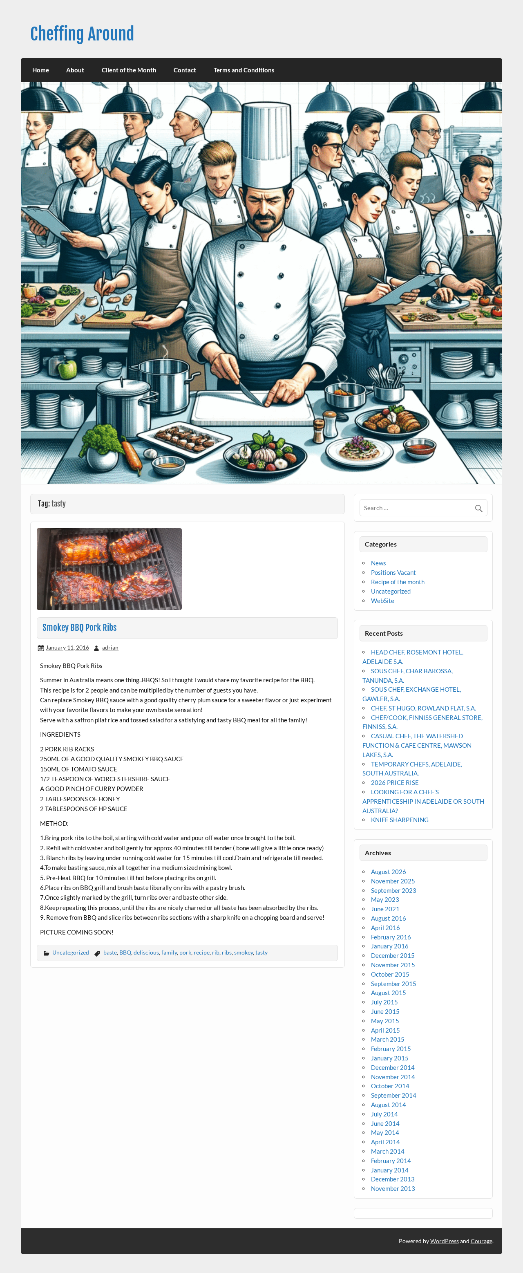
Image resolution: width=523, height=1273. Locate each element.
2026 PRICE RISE (395, 782)
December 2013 (393, 1179)
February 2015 (391, 1048)
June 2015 (385, 1011)
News (378, 563)
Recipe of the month (398, 581)
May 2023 (385, 899)
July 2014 (384, 1114)
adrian (110, 647)
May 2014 (385, 1132)
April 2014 (385, 1141)
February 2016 (391, 937)
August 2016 (388, 918)
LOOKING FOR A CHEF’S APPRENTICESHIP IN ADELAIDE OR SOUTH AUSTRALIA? (423, 801)
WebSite (382, 600)
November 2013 (393, 1188)
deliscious (146, 952)
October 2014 (390, 1085)
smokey (243, 952)
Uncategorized (70, 952)
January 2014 (390, 1170)
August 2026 (388, 871)
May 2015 (385, 1020)
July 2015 (384, 1002)
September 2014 (393, 1095)
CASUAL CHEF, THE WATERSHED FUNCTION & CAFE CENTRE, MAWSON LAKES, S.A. (417, 745)
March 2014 (388, 1151)
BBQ (125, 952)
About (75, 70)
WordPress (444, 1240)
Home (40, 70)
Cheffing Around (82, 34)
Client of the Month (129, 70)
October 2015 (390, 974)
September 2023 (393, 890)
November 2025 (393, 881)
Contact (185, 70)
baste (110, 952)
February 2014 (391, 1160)
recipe (202, 952)
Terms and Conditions (244, 70)
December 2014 (393, 1067)
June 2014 (385, 1123)
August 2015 (388, 992)
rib (215, 952)
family (169, 952)
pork (185, 952)
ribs (227, 952)
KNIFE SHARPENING (400, 819)
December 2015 (393, 955)
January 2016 (390, 946)
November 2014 (393, 1076)
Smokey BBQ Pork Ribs (79, 627)
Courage (481, 1240)
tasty (261, 952)
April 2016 (385, 927)
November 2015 (393, 964)
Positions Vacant (393, 572)
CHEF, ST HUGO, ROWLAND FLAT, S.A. (423, 708)
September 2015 (393, 983)
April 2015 (385, 1030)
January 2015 (390, 1058)
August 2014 (388, 1104)
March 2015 (388, 1039)
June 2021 (385, 908)
